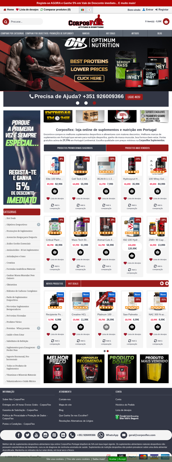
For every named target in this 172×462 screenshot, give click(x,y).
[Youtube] (37, 442)
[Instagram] (46, 442)
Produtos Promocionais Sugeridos (75, 155)
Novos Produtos (54, 291)
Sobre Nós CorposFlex (14, 407)
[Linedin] (63, 442)
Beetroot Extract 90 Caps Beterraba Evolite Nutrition (111, 322)
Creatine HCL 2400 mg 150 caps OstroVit (162, 322)
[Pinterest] (54, 442)
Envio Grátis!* (86, 106)
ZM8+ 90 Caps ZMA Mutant (158, 247)
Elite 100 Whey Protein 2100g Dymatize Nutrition (55, 186)
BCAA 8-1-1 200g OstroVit (106, 186)
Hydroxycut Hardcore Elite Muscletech (132, 186)
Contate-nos (65, 407)
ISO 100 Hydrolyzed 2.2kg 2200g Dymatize (132, 247)
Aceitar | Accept (117, 459)
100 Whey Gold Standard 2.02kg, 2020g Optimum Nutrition (158, 186)
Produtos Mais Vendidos (137, 155)
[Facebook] (19, 442)
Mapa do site (65, 412)
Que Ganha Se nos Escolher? (73, 423)
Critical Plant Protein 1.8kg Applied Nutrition (55, 247)
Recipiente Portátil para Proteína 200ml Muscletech (136, 322)
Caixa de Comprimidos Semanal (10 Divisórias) (85, 322)
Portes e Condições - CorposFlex (19, 431)
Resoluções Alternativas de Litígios (76, 428)
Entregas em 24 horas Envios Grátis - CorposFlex (27, 412)
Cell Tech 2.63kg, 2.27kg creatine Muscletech (81, 186)
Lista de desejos (124, 417)
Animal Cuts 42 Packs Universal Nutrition (106, 247)
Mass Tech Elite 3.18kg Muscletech (81, 247)
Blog (61, 417)
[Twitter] (28, 442)
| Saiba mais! (98, 459)
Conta (118, 407)
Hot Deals (73, 291)
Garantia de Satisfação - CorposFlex (20, 417)
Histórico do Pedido (125, 412)
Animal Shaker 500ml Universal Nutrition (59, 322)
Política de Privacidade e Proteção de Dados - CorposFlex (25, 424)
